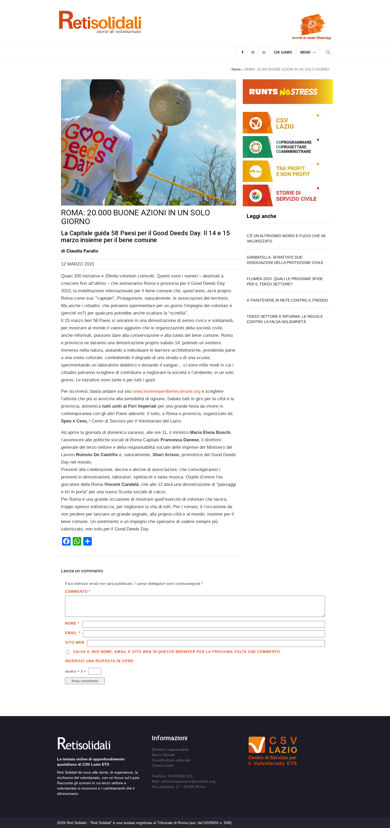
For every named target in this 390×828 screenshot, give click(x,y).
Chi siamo (283, 52)
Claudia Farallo (82, 251)
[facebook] (242, 52)
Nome (72, 623)
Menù (305, 52)
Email (72, 633)
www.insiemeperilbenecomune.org (166, 391)
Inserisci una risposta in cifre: (100, 661)
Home (236, 69)
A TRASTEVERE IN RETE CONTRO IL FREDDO (287, 300)
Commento (77, 592)
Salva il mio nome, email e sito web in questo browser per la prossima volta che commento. (177, 652)
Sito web (74, 642)
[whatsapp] (264, 52)
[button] (328, 53)
